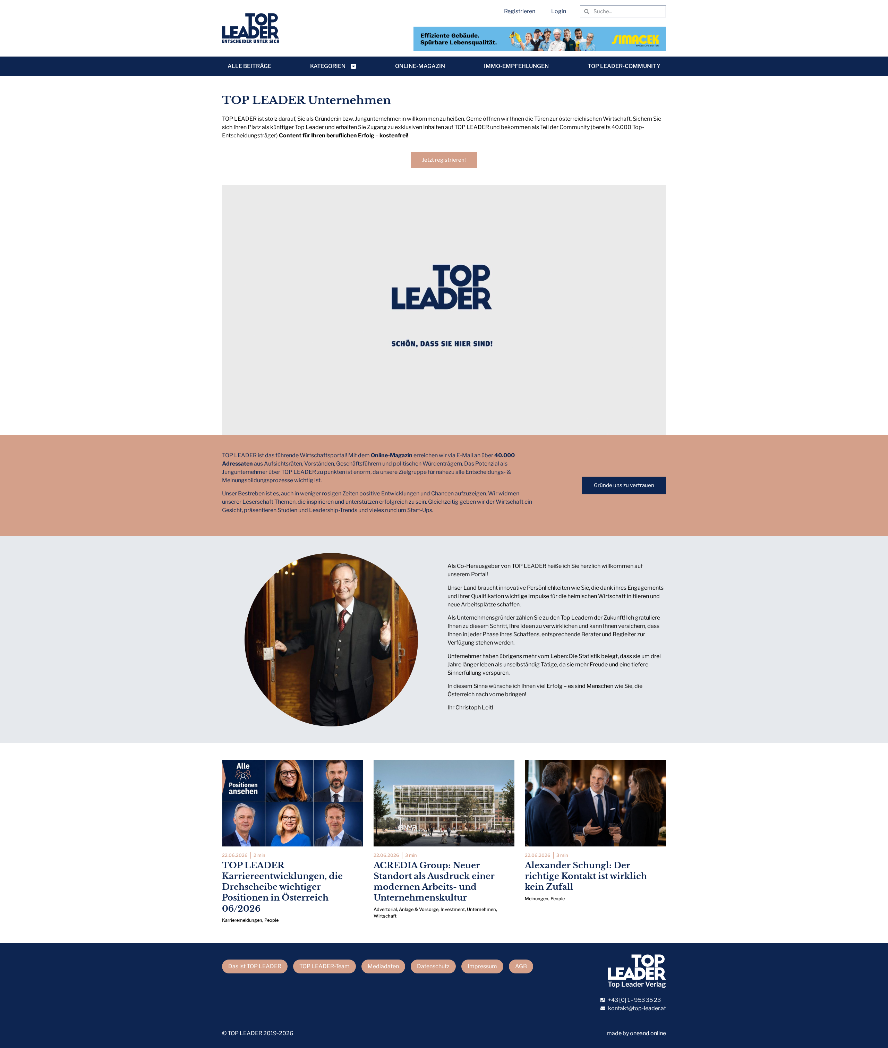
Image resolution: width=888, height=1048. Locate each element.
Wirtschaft (385, 916)
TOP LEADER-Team (324, 966)
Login (558, 11)
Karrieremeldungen (242, 920)
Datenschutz (433, 966)
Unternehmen (481, 909)
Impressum (482, 966)
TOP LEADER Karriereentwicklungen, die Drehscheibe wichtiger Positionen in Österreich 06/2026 (282, 887)
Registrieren (519, 11)
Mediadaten (383, 966)
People (271, 920)
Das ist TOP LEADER (254, 966)
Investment (453, 909)
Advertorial (385, 909)
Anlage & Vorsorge (418, 909)
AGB (521, 966)
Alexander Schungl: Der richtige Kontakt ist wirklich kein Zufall (586, 876)
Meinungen (536, 898)
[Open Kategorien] (353, 66)
